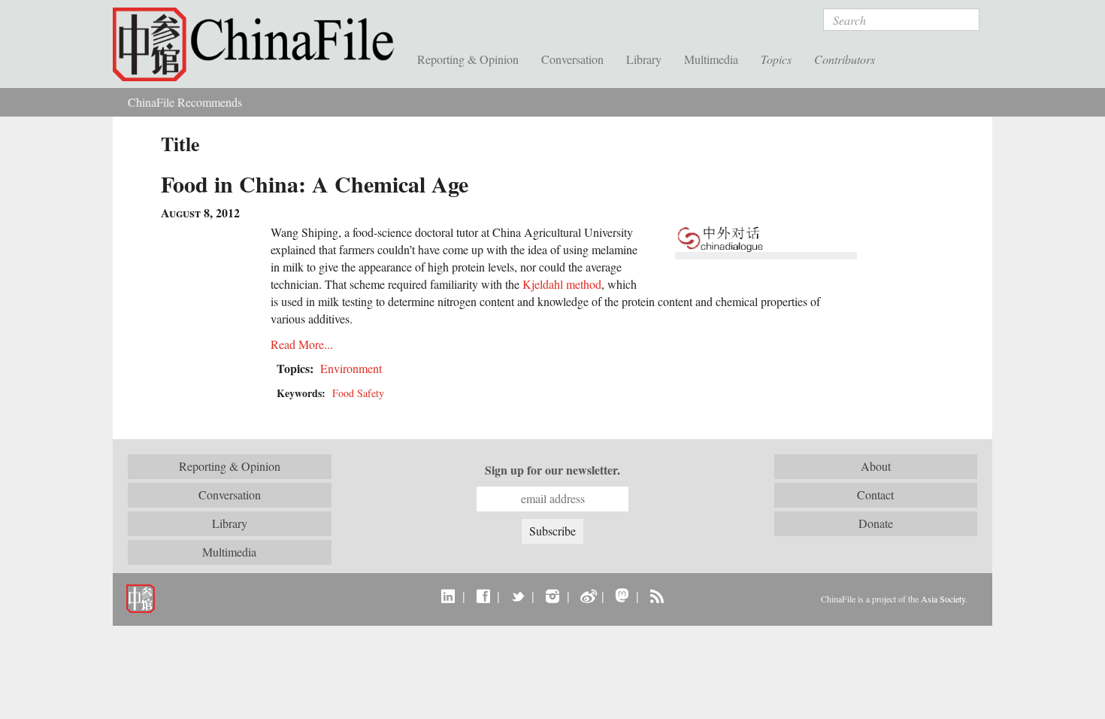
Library (643, 59)
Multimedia (711, 59)
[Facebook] (483, 596)
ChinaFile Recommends (185, 102)
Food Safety (358, 393)
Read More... (302, 344)
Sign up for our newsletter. (552, 470)
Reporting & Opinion (468, 59)
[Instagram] (552, 596)
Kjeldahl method (561, 284)
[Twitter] (517, 596)
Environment (351, 368)
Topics (776, 59)
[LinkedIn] (448, 596)
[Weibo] (587, 596)
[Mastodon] (622, 596)
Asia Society (943, 599)
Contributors (844, 59)
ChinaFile (259, 45)
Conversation (572, 59)
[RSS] (656, 596)
